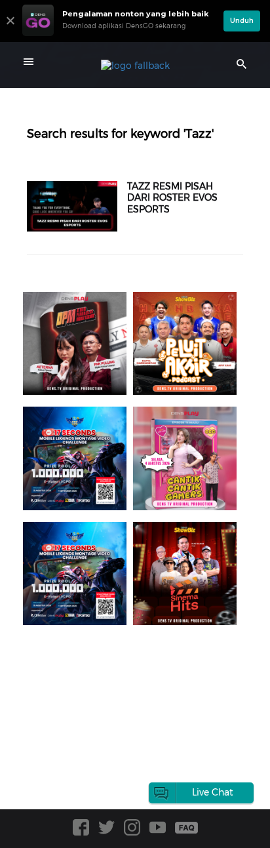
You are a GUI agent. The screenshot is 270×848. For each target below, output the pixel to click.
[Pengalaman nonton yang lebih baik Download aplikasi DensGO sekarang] (119, 36)
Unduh (242, 20)
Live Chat (212, 792)
